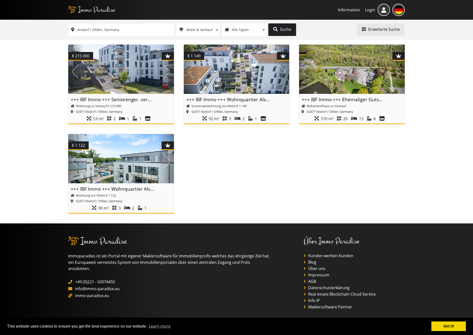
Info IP (313, 300)
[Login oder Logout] (384, 10)
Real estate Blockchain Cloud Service (341, 294)
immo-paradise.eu (92, 295)
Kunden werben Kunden (330, 255)
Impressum (318, 275)
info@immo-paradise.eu (97, 288)
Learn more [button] (159, 326)
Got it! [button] (448, 326)
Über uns (316, 268)
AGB (311, 281)
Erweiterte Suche (383, 29)
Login (370, 10)
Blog (311, 262)
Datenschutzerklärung (328, 287)
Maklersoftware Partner (329, 307)
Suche (285, 29)
